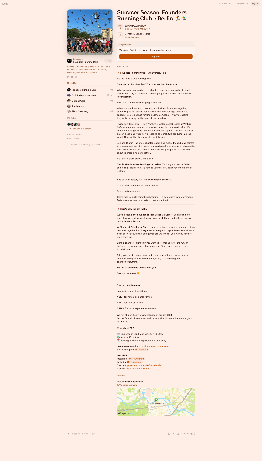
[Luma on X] (173, 433)
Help (93, 434)
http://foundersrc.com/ (138, 368)
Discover (76, 434)
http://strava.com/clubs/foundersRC (143, 365)
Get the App (188, 433)
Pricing (85, 434)
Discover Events (241, 3)
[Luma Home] (5, 4)
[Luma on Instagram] (168, 433)
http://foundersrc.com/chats (153, 346)
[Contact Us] (178, 433)
